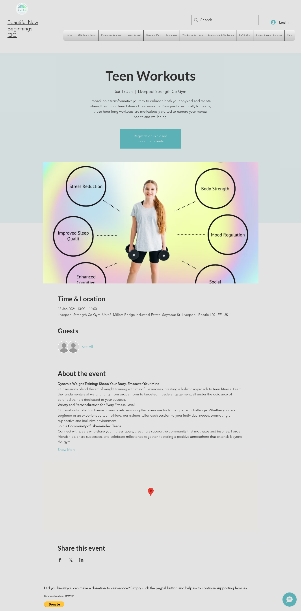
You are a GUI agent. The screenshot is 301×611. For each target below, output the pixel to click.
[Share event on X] (71, 560)
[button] (54, 604)
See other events (150, 141)
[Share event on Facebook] (60, 560)
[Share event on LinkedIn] (81, 560)
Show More (67, 449)
